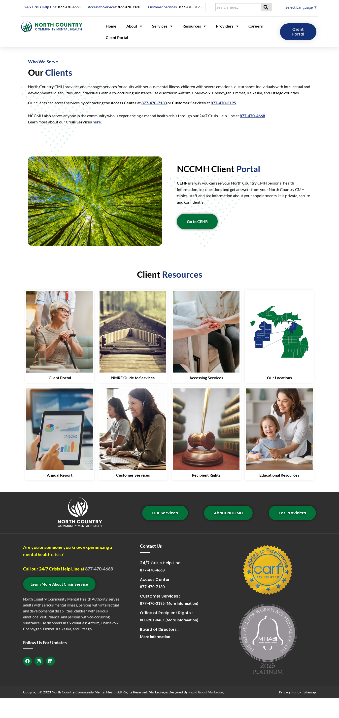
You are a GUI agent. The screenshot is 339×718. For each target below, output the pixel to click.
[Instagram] (38, 661)
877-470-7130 (129, 7)
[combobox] (238, 7)
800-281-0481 (153, 620)
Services (160, 26)
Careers (255, 26)
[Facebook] (27, 661)
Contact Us (151, 546)
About (131, 26)
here (97, 121)
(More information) (182, 603)
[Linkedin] (50, 661)
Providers (225, 26)
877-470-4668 (69, 7)
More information (155, 636)
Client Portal (117, 37)
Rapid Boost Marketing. (206, 692)
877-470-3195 (190, 7)
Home (111, 26)
